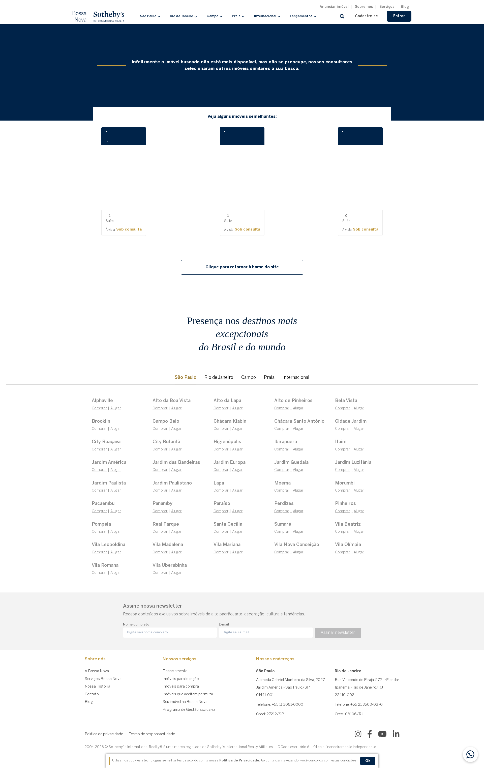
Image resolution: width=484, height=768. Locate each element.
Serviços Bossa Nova (103, 679)
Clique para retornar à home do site (242, 267)
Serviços (387, 7)
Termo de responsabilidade (152, 734)
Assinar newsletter (338, 633)
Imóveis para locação (181, 679)
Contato (92, 694)
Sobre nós (364, 7)
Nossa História (97, 686)
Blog (405, 7)
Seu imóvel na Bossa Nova (185, 702)
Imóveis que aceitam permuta (188, 694)
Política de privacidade (104, 734)
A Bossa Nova (97, 671)
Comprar (99, 408)
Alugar (115, 408)
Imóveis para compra (181, 686)
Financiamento (175, 671)
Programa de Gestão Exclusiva (189, 710)
